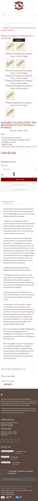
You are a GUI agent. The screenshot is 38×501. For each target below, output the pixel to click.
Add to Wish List (20, 185)
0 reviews (12, 131)
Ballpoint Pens (26, 23)
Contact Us (15, 488)
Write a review (23, 131)
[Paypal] (12, 497)
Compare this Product (19, 190)
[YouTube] (18, 440)
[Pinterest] (10, 440)
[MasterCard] (7, 497)
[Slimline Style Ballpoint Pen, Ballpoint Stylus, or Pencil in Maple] (19, 37)
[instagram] (6, 440)
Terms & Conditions (6, 488)
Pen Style (3, 165)
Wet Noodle (14, 457)
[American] (17, 497)
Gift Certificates (23, 488)
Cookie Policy (28, 486)
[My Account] (32, 5)
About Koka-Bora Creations (8, 486)
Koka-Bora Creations (14, 138)
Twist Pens (6, 25)
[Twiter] (14, 440)
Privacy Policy (19, 486)
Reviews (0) (19, 204)
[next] (35, 79)
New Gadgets (16, 462)
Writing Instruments (12, 23)
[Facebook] (2, 440)
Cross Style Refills (8, 381)
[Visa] (3, 497)
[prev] (3, 79)
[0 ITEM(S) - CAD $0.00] (35, 5)
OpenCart (11, 492)
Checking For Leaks (21, 451)
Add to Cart (20, 179)
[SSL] (22, 497)
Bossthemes (10, 494)
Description (7, 204)
